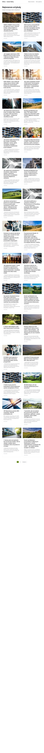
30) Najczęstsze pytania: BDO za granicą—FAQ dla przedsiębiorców (11, 412)
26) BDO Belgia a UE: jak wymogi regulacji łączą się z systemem (31, 386)
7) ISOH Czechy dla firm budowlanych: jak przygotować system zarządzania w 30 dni (12, 386)
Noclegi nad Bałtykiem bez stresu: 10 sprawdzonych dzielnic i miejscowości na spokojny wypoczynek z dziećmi (31, 173)
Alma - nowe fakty (8, 1)
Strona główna (39, 1)
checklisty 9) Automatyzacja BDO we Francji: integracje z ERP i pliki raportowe (31, 359)
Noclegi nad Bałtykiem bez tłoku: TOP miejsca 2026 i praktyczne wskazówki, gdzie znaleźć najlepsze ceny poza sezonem (31, 113)
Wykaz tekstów (31, 1)
